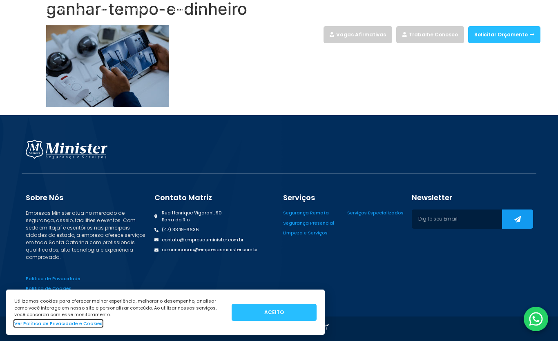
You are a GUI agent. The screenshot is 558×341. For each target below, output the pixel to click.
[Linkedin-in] (523, 9)
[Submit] (517, 219)
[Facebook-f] (494, 9)
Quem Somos (285, 34)
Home (219, 34)
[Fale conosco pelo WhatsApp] (536, 319)
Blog (313, 34)
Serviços (243, 34)
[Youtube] (537, 9)
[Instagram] (508, 9)
